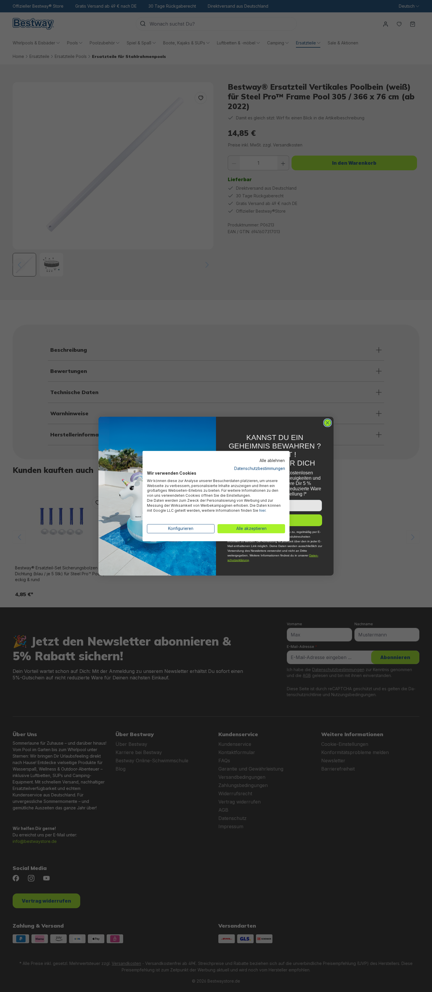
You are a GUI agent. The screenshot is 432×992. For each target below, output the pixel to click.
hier (262, 510)
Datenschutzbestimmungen (259, 468)
